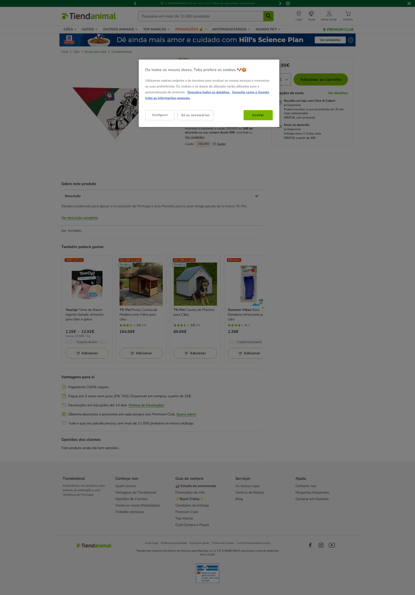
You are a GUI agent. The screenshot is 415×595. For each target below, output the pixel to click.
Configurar (160, 115)
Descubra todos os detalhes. (209, 92)
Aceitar (258, 115)
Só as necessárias (195, 115)
